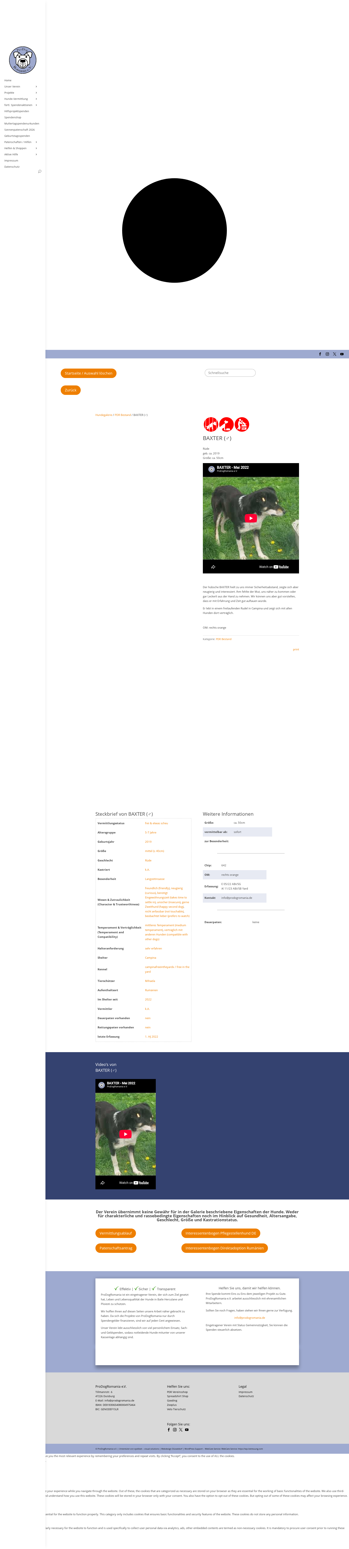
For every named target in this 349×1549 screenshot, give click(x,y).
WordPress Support (193, 1448)
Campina (150, 957)
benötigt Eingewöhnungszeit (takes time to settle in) (166, 897)
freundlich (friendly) (157, 888)
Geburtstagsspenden (17, 136)
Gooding (172, 1400)
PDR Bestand (123, 415)
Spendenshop (12, 117)
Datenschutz (12, 166)
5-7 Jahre (150, 832)
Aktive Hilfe (11, 154)
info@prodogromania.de (249, 1317)
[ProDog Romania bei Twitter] (181, 1430)
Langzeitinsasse (155, 879)
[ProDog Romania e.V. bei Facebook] (169, 1430)
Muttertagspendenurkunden (21, 123)
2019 (148, 841)
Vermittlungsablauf (116, 1233)
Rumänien (151, 990)
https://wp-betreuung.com (250, 1448)
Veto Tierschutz (176, 1409)
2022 (148, 999)
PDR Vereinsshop (177, 1392)
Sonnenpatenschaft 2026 (19, 129)
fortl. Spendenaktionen (18, 105)
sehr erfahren (153, 948)
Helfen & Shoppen (15, 148)
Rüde (148, 860)
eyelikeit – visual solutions (146, 1448)
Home (7, 80)
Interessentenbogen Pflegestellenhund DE (221, 1233)
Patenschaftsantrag (116, 1248)
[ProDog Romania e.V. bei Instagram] (175, 1430)
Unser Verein (12, 86)
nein (148, 1018)
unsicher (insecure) (168, 902)
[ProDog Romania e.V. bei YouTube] (187, 1430)
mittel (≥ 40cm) (154, 851)
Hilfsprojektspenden (16, 111)
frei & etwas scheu (156, 823)
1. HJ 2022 (151, 1036)
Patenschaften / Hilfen (17, 142)
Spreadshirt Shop (177, 1396)
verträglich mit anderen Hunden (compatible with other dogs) (166, 934)
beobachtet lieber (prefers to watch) (167, 916)
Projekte (9, 92)
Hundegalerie (103, 415)
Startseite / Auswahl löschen (88, 373)
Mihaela (150, 981)
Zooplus (172, 1405)
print (296, 649)
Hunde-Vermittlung (16, 99)
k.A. (147, 869)
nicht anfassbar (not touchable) (164, 911)
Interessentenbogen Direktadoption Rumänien (225, 1248)
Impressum (11, 160)
